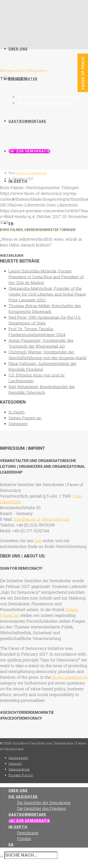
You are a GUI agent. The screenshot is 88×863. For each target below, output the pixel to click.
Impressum (18, 758)
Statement (18, 423)
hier (38, 540)
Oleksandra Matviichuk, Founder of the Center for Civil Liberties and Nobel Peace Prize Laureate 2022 (47, 294)
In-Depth (17, 412)
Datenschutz (19, 769)
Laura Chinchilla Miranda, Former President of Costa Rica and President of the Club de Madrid (46, 276)
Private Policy (21, 775)
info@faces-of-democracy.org (41, 519)
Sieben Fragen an (25, 417)
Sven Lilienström (31, 173)
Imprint (15, 764)
